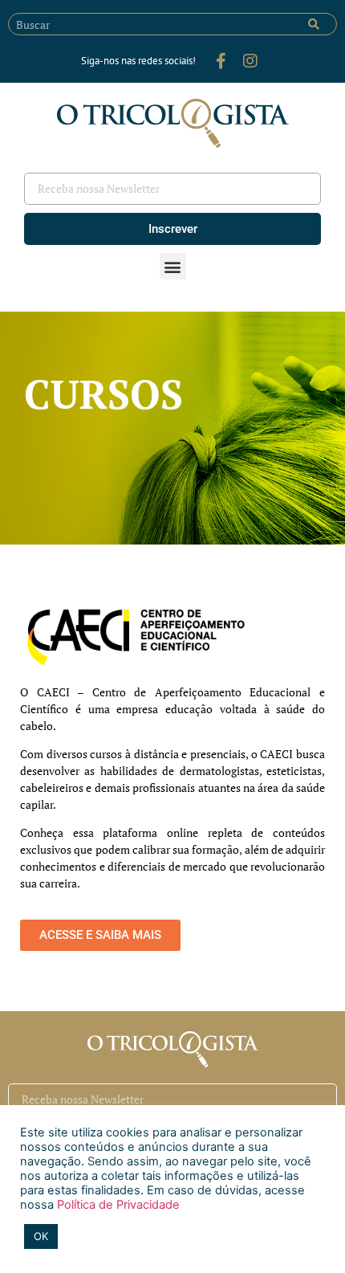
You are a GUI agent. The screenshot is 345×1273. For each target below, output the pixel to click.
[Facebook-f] (221, 61)
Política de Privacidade (117, 1205)
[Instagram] (250, 61)
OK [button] (41, 1236)
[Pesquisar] (313, 24)
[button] (173, 266)
